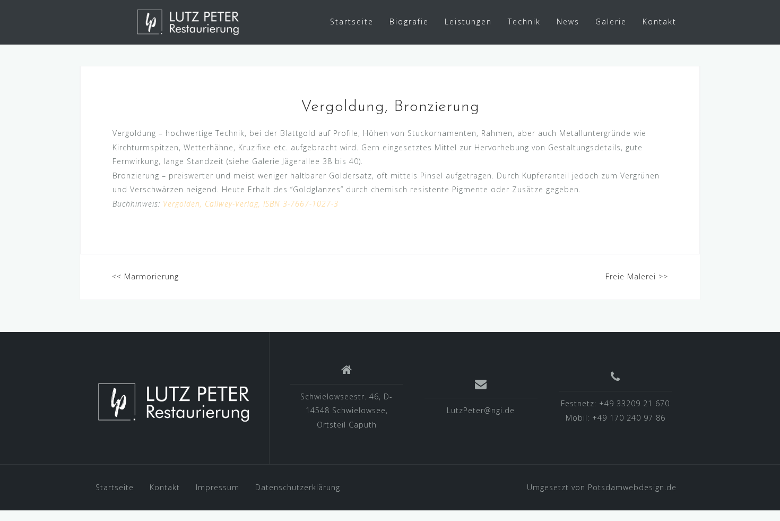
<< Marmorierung (145, 276)
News (568, 21)
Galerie (611, 21)
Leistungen (468, 21)
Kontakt (660, 21)
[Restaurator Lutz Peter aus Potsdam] (174, 402)
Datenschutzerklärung (297, 487)
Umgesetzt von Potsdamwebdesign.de (602, 487)
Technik (524, 21)
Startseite (352, 21)
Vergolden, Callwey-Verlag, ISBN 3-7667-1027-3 (251, 204)
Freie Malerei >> (636, 276)
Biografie (409, 21)
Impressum (217, 487)
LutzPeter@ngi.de (481, 410)
